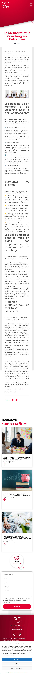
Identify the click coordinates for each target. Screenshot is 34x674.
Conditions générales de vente (15, 638)
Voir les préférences (17, 668)
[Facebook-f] (14, 634)
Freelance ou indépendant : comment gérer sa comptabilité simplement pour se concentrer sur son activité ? (17, 538)
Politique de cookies (10, 672)
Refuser (17, 664)
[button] (31, 643)
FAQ (3, 638)
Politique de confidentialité (21, 672)
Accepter (17, 659)
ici (22, 389)
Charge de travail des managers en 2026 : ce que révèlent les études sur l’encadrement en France (17, 459)
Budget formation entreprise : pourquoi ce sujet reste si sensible (16, 495)
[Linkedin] (19, 634)
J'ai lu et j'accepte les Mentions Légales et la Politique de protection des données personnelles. (16, 600)
